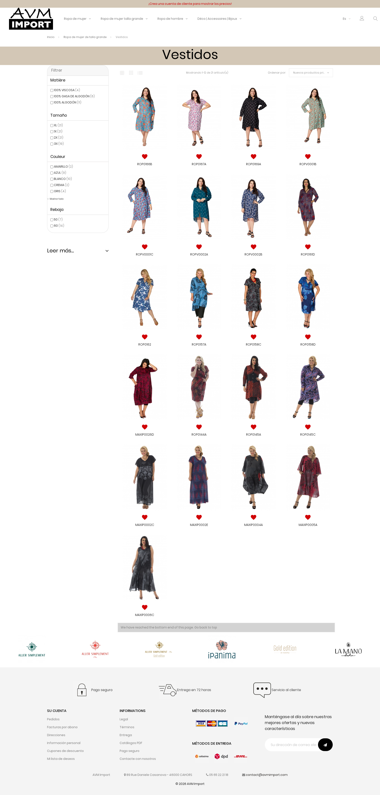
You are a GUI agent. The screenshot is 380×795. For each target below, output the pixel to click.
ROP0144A (199, 434)
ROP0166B (144, 164)
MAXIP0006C (144, 615)
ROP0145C (308, 434)
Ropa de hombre (170, 18)
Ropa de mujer (75, 18)
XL (58, 125)
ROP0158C (253, 344)
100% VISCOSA (67, 90)
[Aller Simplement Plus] (95, 649)
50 (58, 219)
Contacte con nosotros (138, 759)
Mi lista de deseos (61, 759)
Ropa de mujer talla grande (122, 18)
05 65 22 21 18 (218, 775)
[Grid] (122, 73)
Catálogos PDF (131, 743)
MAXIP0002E (199, 525)
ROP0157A (199, 344)
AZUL (60, 172)
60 (59, 225)
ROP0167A (199, 164)
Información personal (63, 743)
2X (58, 137)
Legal (124, 719)
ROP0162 (144, 344)
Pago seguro (129, 751)
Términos (127, 727)
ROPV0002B (253, 254)
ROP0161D (308, 254)
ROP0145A (253, 434)
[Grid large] (131, 72)
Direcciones (56, 735)
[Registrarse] (362, 19)
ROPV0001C (144, 254)
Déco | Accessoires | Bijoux (217, 18)
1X (58, 131)
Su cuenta (56, 710)
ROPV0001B (308, 164)
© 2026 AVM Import (190, 784)
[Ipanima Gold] (285, 649)
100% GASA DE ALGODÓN (74, 96)
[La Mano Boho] (348, 649)
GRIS (60, 191)
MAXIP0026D (144, 434)
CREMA (61, 185)
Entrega (126, 735)
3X (59, 143)
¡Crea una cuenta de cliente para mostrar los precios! (190, 4)
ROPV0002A (199, 254)
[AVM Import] (31, 18)
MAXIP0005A (308, 525)
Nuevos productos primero (312, 72)
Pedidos (53, 719)
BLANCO (63, 179)
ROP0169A (253, 164)
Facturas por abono (62, 727)
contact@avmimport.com (267, 775)
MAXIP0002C (144, 525)
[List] (140, 73)
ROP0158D (308, 344)
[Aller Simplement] (32, 649)
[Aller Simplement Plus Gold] (158, 649)
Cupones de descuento (65, 751)
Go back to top (205, 627)
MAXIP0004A (253, 525)
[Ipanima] (222, 649)
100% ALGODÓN (67, 102)
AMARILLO (63, 166)
